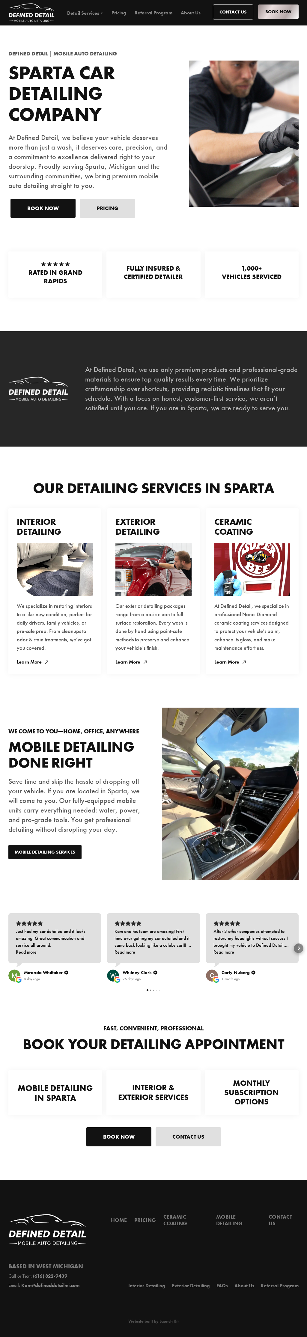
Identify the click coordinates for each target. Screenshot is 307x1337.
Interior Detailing (146, 1285)
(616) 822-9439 (50, 1276)
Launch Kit (169, 1321)
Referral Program (153, 13)
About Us (191, 13)
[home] (31, 12)
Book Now (278, 11)
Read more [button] (26, 952)
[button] (85, 13)
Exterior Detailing (191, 1285)
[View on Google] (14, 976)
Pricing (119, 13)
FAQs (222, 1285)
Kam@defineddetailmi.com (50, 1285)
